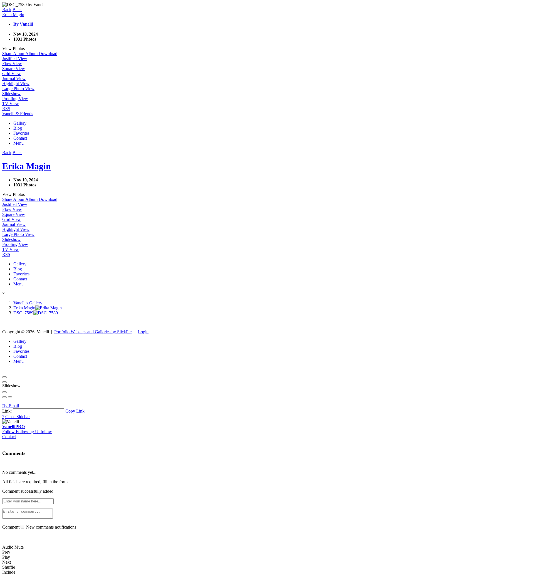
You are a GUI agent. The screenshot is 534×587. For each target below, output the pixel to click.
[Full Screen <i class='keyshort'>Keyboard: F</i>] (4, 382)
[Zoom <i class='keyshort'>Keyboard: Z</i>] (4, 392)
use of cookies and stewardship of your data (304, 582)
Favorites (21, 133)
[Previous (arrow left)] (4, 397)
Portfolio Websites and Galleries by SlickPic (93, 331)
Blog (17, 128)
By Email (10, 405)
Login (143, 331)
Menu (18, 143)
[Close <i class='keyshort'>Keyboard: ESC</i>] (4, 377)
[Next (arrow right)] (10, 397)
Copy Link (75, 411)
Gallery (19, 123)
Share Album (13, 53)
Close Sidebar (17, 416)
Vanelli (13, 426)
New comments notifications (50, 527)
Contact (20, 138)
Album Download (41, 53)
